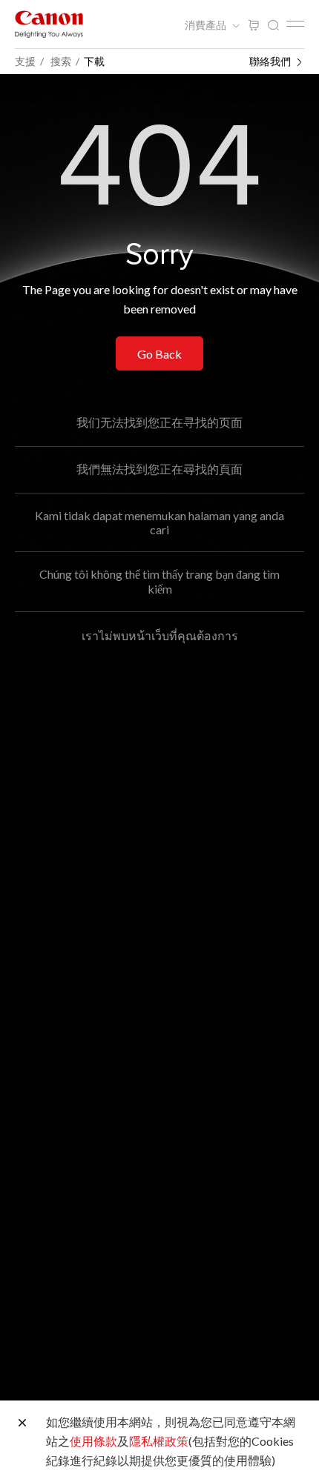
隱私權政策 (158, 1441)
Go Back (159, 354)
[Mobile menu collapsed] (295, 24)
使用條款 (93, 1441)
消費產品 (206, 25)
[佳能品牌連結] (49, 24)
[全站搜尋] (273, 25)
